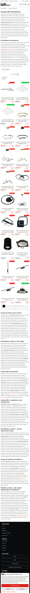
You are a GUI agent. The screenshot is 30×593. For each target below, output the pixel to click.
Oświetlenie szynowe (15, 57)
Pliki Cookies (4, 535)
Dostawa (4, 543)
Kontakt (3, 528)
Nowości (15, 1)
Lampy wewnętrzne (13, 8)
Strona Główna (4, 8)
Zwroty (3, 550)
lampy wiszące (23, 478)
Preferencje (22, 589)
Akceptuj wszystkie (15, 585)
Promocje (11, 1)
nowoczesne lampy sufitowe (14, 394)
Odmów (8, 589)
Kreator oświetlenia (5, 1)
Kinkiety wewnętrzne (20, 515)
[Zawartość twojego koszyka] (25, 4)
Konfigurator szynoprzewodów (15, 567)
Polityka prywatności (6, 533)
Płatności (4, 545)
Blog (15, 560)
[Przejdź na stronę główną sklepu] (5, 4)
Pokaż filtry (14, 74)
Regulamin (4, 548)
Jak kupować (4, 540)
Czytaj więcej (5, 69)
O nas (3, 526)
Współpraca (4, 530)
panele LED (3, 397)
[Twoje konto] (22, 4)
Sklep (15, 556)
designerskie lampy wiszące (12, 49)
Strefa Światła (15, 563)
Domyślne (4, 78)
